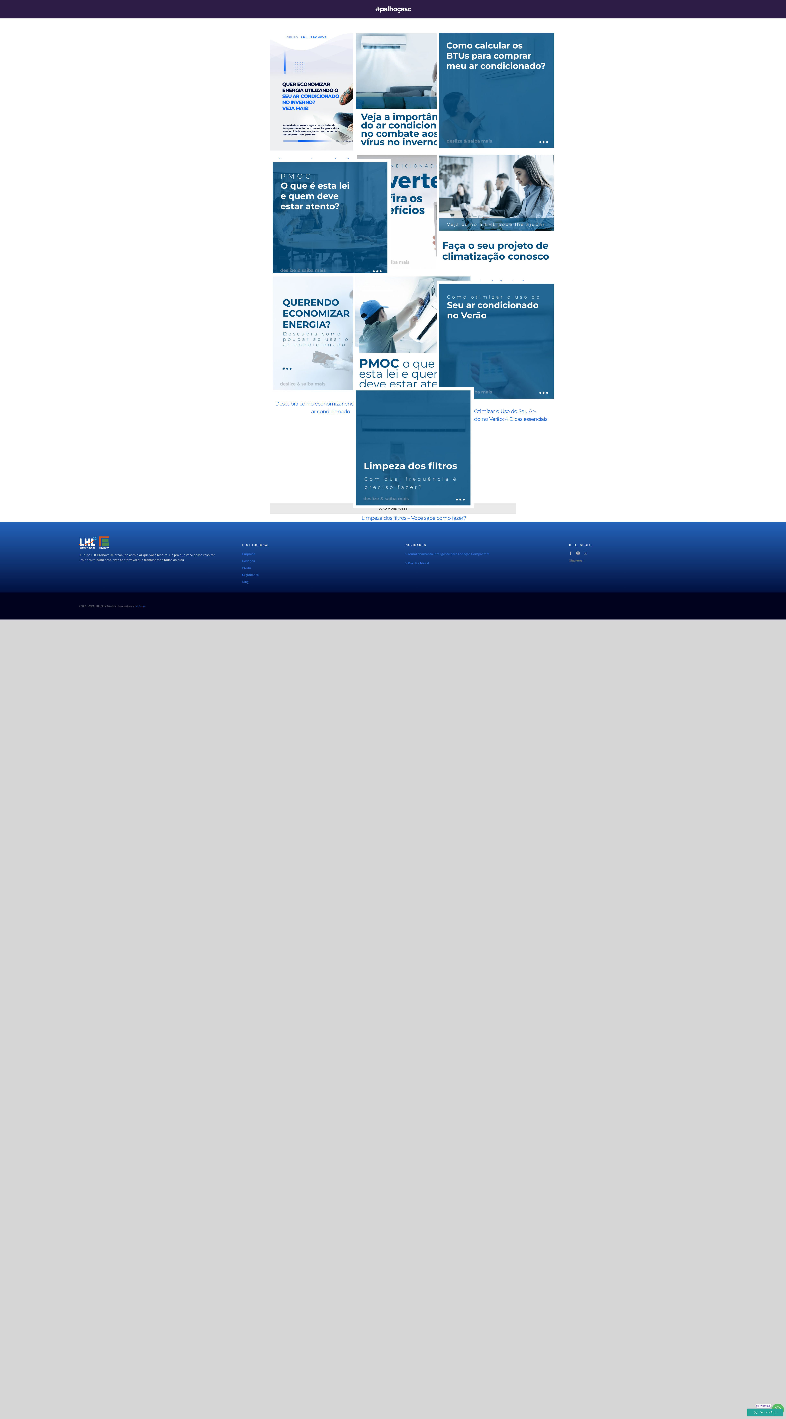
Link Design (140, 606)
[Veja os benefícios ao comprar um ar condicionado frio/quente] (413, 211)
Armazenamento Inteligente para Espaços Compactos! (448, 554)
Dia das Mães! (418, 563)
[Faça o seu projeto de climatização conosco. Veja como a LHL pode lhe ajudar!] (497, 211)
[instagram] (578, 553)
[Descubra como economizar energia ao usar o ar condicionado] (330, 333)
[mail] (585, 553)
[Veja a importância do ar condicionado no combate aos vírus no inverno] (413, 90)
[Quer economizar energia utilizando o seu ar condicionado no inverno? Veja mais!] (330, 90)
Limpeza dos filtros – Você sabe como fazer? (413, 518)
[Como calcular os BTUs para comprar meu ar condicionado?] (497, 90)
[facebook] (570, 553)
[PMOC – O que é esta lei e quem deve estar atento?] (330, 219)
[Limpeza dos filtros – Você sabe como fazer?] (413, 447)
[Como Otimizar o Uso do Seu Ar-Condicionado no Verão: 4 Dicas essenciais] (497, 341)
